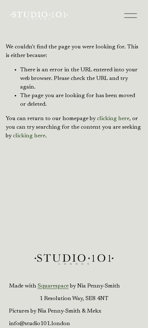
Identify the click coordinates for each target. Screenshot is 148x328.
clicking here (113, 119)
